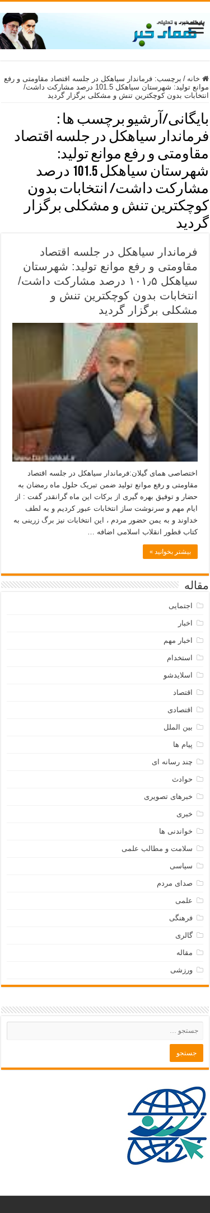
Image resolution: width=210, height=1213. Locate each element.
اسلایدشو (178, 675)
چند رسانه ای (172, 762)
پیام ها (183, 744)
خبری (184, 814)
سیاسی (181, 866)
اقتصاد (183, 692)
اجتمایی (181, 605)
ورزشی (181, 970)
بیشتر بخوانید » (170, 552)
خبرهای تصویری (168, 796)
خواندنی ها (176, 831)
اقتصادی (180, 710)
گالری (184, 935)
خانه (194, 78)
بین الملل (178, 727)
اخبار (185, 623)
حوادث (182, 779)
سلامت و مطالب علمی (157, 848)
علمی (184, 900)
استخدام (180, 657)
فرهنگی (181, 918)
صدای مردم (175, 883)
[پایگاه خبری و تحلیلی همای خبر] (105, 29)
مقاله (184, 952)
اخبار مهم (178, 640)
